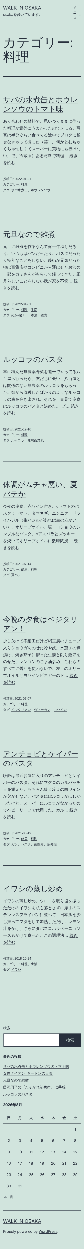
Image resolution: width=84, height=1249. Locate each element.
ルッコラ (17, 440)
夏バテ (16, 575)
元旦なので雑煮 (29, 234)
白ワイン (60, 709)
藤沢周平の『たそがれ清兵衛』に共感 (34, 1087)
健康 (24, 569)
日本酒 (32, 315)
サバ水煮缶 (19, 190)
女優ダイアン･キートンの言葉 (28, 1073)
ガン (14, 844)
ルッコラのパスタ (33, 359)
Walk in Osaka (22, 8)
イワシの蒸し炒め (33, 888)
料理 (24, 184)
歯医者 (39, 844)
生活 (34, 309)
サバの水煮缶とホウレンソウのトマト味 (36, 1066)
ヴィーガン (42, 709)
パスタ (26, 844)
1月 (10, 1197)
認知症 (52, 844)
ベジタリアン (21, 709)
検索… (8, 1028)
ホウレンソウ (40, 190)
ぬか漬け (17, 315)
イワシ (16, 969)
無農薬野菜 (36, 440)
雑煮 (44, 315)
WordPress (48, 1231)
